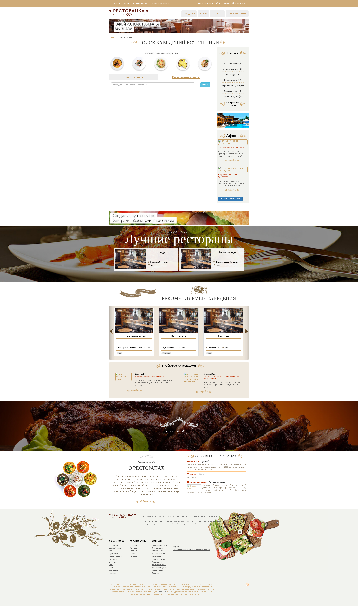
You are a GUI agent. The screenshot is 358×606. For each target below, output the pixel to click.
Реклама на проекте (160, 3)
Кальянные (113, 570)
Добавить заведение (204, 3)
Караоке (112, 573)
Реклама (133, 556)
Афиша (126, 3)
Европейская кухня (159, 545)
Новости (116, 3)
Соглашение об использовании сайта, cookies (191, 550)
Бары (111, 565)
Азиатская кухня (158, 562)
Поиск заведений (237, 14)
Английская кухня (159, 568)
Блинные (112, 562)
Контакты (133, 548)
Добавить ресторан (141, 3)
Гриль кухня (156, 556)
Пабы (111, 568)
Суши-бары (113, 554)
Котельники (223, 3)
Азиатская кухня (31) (232, 69)
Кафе (111, 551)
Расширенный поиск (186, 77)
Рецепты (176, 547)
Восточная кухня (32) (233, 64)
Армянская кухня (159, 565)
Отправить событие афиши (230, 199)
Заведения (189, 14)
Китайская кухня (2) (233, 91)
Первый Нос (193, 461)
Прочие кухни (157, 573)
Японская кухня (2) (233, 96)
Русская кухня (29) (232, 80)
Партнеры (134, 551)
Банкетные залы (115, 556)
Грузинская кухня (159, 570)
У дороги (191, 474)
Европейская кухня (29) (233, 85)
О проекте (217, 14)
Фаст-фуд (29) (232, 74)
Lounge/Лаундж (115, 548)
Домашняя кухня (158, 559)
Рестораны (113, 545)
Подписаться (241, 3)
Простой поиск (133, 77)
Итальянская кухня (159, 548)
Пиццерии (113, 559)
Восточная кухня (158, 554)
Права (132, 554)
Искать (205, 84)
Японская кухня (158, 551)
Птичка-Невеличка (197, 482)
